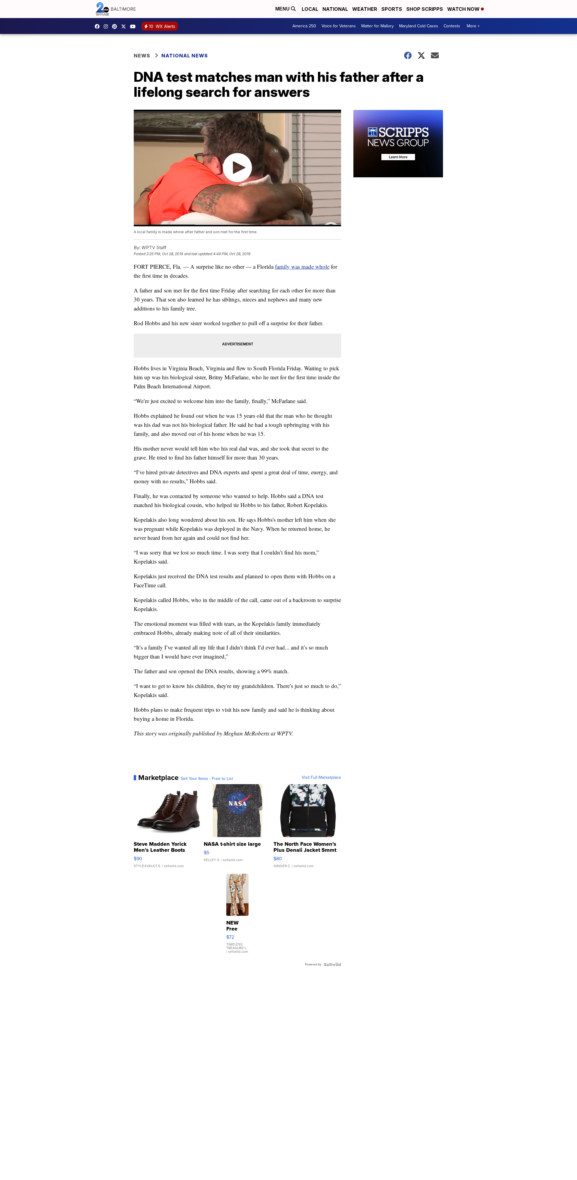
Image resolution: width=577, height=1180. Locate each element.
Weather (364, 9)
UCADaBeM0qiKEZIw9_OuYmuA (134, 26)
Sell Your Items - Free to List (207, 779)
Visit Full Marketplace (321, 777)
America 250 (304, 26)
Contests (452, 26)
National (335, 9)
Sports (391, 9)
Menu (283, 8)
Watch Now (464, 9)
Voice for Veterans (339, 26)
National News (184, 56)
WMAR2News (116, 26)
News (142, 56)
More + (473, 26)
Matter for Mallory (377, 26)
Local (310, 9)
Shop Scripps (424, 9)
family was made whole (302, 266)
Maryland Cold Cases (418, 26)
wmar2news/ (98, 26)
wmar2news (107, 26)
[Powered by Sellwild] (332, 964)
